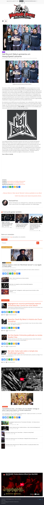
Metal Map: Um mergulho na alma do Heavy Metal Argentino (21, 284)
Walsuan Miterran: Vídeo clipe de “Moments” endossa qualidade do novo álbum (22, 193)
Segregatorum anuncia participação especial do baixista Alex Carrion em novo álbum (24, 304)
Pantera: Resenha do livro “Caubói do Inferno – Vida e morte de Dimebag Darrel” (24, 427)
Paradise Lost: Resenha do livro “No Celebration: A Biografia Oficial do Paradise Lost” (21, 438)
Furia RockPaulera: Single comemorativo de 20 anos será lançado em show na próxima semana (36, 226)
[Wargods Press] (2, 21)
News (4, 52)
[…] (24, 308)
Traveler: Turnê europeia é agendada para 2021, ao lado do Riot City (22, 225)
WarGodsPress (14, 58)
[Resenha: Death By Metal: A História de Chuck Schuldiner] (4, 319)
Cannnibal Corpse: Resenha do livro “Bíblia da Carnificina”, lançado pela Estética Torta (22, 444)
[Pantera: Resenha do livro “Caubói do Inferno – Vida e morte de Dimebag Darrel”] (5, 426)
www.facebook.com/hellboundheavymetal (16, 181)
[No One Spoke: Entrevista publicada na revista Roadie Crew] (4, 334)
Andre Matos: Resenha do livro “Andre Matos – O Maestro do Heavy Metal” (19, 432)
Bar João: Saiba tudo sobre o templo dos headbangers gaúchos (23, 352)
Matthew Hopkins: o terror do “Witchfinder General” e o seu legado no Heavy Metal (21, 265)
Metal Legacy (8, 262)
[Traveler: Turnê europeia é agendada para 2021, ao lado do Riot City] (22, 214)
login (11, 237)
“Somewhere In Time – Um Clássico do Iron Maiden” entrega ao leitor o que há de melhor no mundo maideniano (20, 409)
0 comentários (20, 58)
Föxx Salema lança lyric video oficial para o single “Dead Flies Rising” (30, 2)
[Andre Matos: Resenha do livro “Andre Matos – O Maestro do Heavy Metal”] (3, 431)
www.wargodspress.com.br (19, 184)
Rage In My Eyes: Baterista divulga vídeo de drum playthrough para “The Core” (7, 224)
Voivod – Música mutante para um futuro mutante (19, 278)
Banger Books (5, 406)
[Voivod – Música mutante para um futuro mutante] (5, 277)
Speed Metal (35, 58)
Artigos (4, 262)
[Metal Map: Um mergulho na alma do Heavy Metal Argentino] (5, 283)
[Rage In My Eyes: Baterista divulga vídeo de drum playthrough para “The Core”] (8, 214)
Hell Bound (31, 58)
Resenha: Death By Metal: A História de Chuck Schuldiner (25, 320)
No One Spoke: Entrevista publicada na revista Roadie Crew (25, 336)
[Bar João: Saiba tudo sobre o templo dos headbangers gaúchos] (4, 350)
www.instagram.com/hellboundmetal (15, 182)
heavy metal (27, 58)
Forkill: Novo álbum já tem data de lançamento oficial (28, 196)
